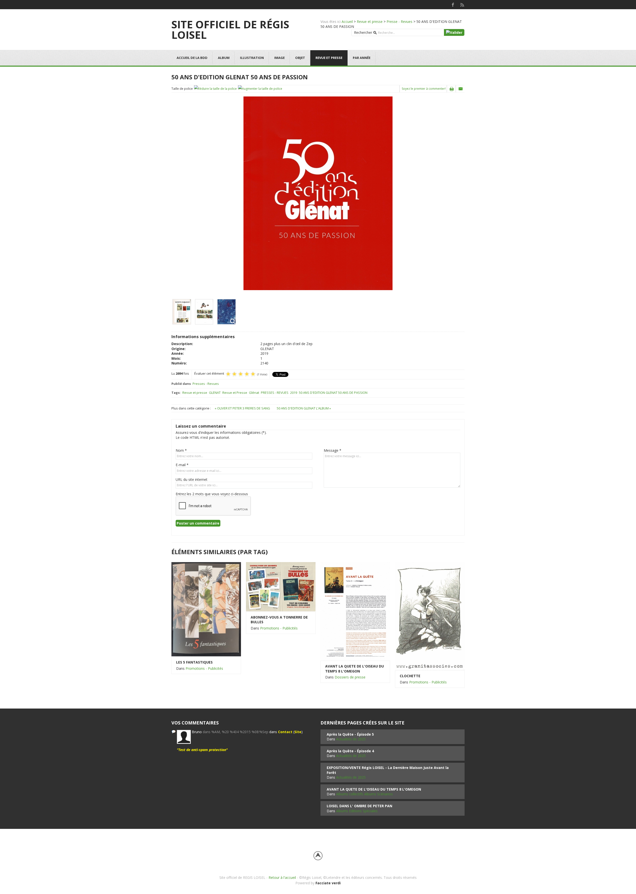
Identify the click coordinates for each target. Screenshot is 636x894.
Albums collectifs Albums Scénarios (364, 794)
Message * (332, 450)
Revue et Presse (234, 392)
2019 (293, 392)
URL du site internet (191, 479)
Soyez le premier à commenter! (424, 89)
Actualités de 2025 (351, 739)
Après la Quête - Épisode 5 (350, 734)
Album (224, 57)
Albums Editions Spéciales (357, 810)
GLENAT (215, 392)
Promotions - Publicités (204, 668)
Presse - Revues (399, 21)
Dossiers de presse (350, 677)
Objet (300, 57)
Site (297, 731)
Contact (285, 731)
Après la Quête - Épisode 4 (350, 751)
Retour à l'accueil (282, 877)
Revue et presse (370, 21)
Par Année (361, 57)
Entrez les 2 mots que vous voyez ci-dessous (212, 494)
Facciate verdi (328, 883)
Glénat (254, 392)
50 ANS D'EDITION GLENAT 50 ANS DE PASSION (333, 392)
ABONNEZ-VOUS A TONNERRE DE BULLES (279, 620)
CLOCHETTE (410, 675)
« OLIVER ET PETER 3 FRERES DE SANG (243, 408)
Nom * (181, 450)
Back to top (318, 855)
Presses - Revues (206, 383)
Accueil (347, 21)
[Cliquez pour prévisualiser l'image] (318, 193)
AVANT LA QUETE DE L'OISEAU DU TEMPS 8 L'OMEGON (354, 668)
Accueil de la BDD (192, 57)
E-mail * (182, 464)
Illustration (252, 57)
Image (279, 57)
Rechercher (363, 32)
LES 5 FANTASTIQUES (194, 662)
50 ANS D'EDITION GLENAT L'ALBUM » (304, 408)
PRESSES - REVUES (274, 392)
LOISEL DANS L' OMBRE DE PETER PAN (359, 806)
